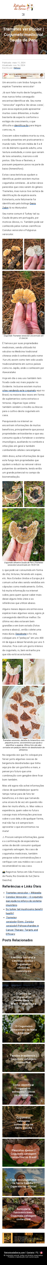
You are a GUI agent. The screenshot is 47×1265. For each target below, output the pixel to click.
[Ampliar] (19, 242)
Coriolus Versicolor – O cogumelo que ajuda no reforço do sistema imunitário (24, 901)
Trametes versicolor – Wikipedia (23, 892)
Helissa (17, 68)
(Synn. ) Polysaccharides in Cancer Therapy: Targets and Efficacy (22, 925)
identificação (21, 125)
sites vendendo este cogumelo (19, 390)
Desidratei (21, 633)
